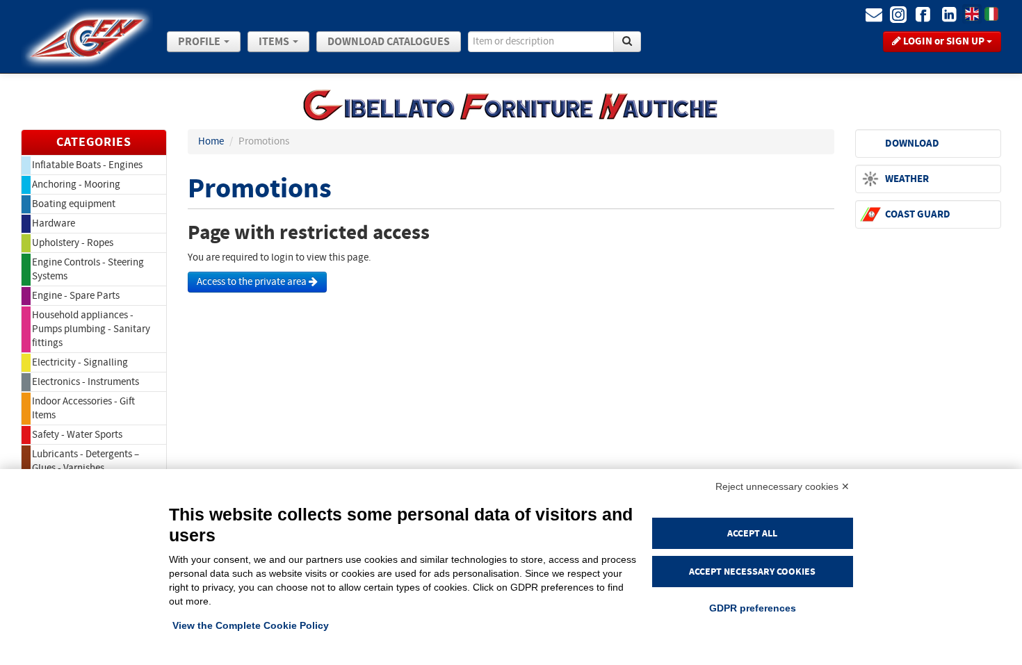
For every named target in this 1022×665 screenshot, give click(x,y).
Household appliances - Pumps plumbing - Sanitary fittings (91, 329)
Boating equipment (73, 204)
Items (275, 41)
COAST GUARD (917, 214)
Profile (200, 41)
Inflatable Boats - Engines (87, 165)
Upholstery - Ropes (72, 242)
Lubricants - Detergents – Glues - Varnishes (85, 461)
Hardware (53, 223)
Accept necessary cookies (752, 571)
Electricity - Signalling (80, 362)
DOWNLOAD (912, 143)
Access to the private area (253, 281)
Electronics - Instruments (85, 381)
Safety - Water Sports (77, 434)
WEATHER (907, 179)
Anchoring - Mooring (76, 184)
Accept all (752, 533)
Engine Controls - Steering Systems (88, 269)
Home (211, 141)
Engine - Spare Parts (76, 295)
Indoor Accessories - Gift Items (83, 408)
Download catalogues (388, 41)
